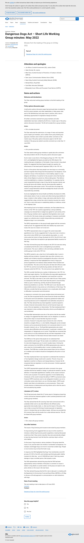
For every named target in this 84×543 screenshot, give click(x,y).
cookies (12, 2)
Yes (28, 504)
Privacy (46, 530)
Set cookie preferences (39, 12)
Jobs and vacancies (40, 530)
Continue (27, 516)
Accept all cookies (10, 12)
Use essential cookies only (24, 12)
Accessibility (7, 530)
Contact (18, 530)
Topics (11, 22)
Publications (23, 22)
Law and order (11, 46)
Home (6, 26)
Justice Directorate (14, 44)
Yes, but (29, 511)
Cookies (23, 530)
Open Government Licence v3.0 (28, 535)
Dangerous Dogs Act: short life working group (39, 54)
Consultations (43, 22)
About (6, 22)
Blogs (50, 22)
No (27, 508)
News (16, 22)
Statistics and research (33, 22)
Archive (13, 530)
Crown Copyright (30, 530)
